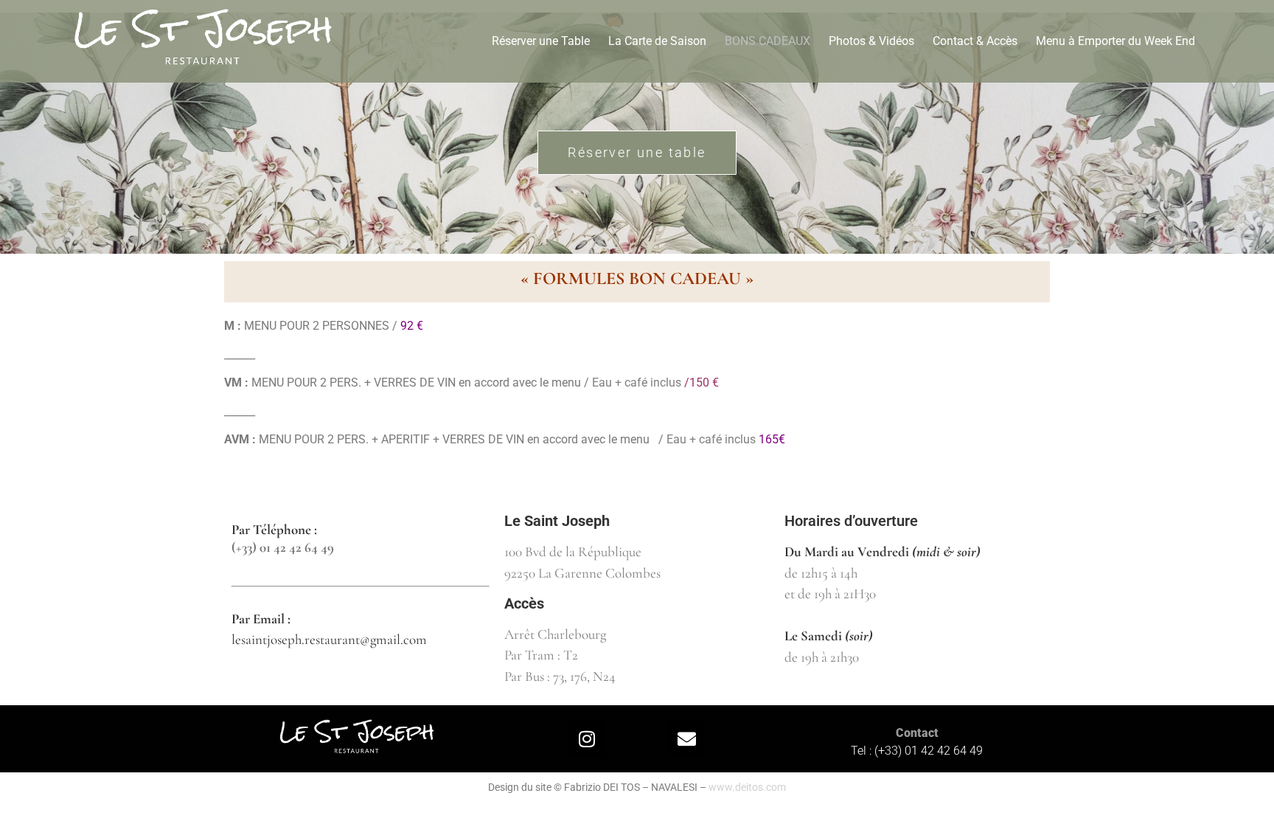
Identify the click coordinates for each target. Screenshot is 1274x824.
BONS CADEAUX (767, 41)
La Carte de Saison (657, 41)
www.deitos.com (747, 787)
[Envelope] (686, 738)
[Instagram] (586, 738)
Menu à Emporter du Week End (1115, 41)
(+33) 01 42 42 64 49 (283, 547)
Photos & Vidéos (871, 41)
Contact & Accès (975, 41)
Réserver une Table (541, 41)
